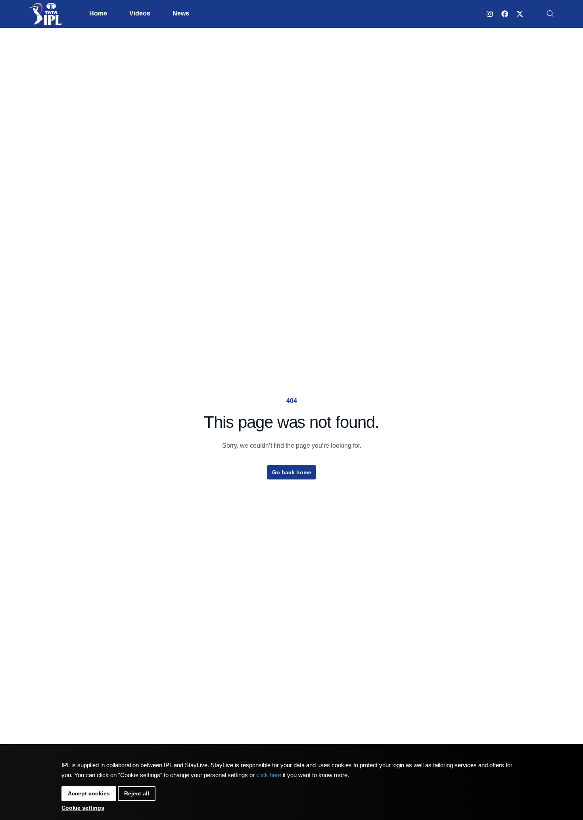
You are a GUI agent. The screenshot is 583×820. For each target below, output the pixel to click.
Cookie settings (82, 808)
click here (268, 775)
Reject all (136, 793)
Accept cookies (89, 793)
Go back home (291, 472)
